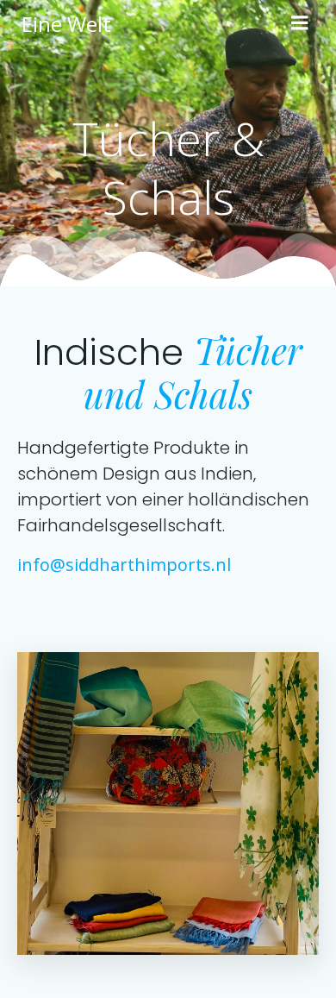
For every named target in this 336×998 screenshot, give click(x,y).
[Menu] (299, 23)
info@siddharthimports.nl (124, 564)
